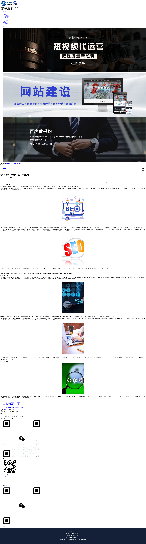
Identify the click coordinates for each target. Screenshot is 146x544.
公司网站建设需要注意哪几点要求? (11, 402)
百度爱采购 (11, 163)
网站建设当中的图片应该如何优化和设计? (13, 407)
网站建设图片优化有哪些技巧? (11, 403)
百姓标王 (15, 163)
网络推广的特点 (8, 405)
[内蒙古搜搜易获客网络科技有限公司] (8, 6)
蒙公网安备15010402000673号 (73, 535)
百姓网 (7, 163)
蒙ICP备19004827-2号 (75, 533)
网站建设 (19, 163)
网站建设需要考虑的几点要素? (11, 404)
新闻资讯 (4, 168)
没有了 (5, 409)
